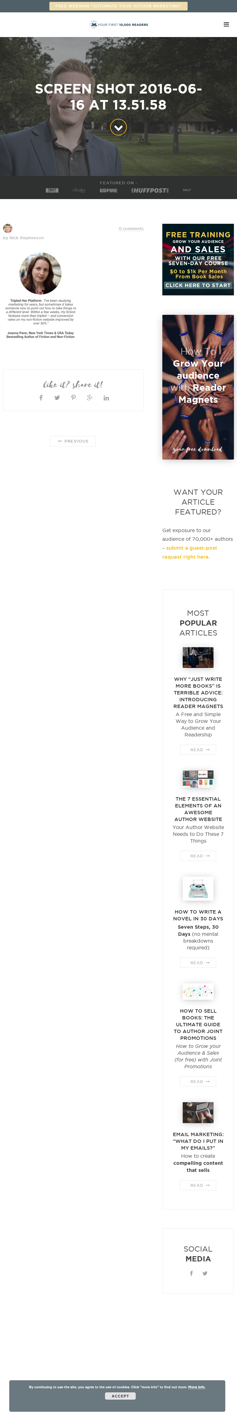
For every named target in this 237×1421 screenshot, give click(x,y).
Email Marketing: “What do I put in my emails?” (198, 1141)
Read (197, 750)
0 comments (131, 228)
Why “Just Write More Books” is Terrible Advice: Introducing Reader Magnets (198, 692)
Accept (120, 1396)
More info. (197, 1387)
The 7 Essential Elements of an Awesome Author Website (198, 809)
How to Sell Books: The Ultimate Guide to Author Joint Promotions (198, 1024)
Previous (76, 441)
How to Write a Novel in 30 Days (198, 915)
